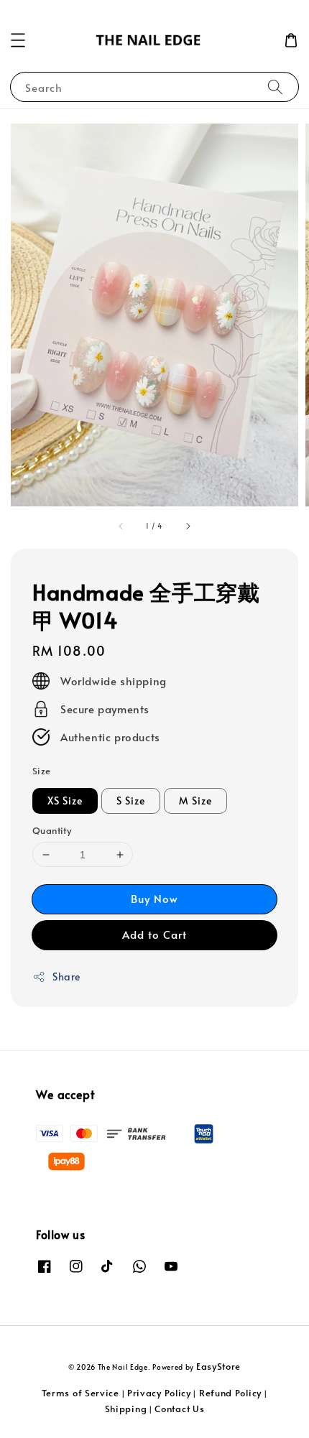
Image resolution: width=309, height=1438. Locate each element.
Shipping (126, 1408)
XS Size (65, 800)
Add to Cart (154, 934)
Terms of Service (80, 1392)
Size (41, 770)
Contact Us (179, 1408)
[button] (18, 40)
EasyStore (218, 1366)
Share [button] (66, 976)
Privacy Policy (159, 1392)
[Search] (275, 87)
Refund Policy (230, 1392)
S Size (130, 800)
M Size (195, 800)
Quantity (51, 830)
